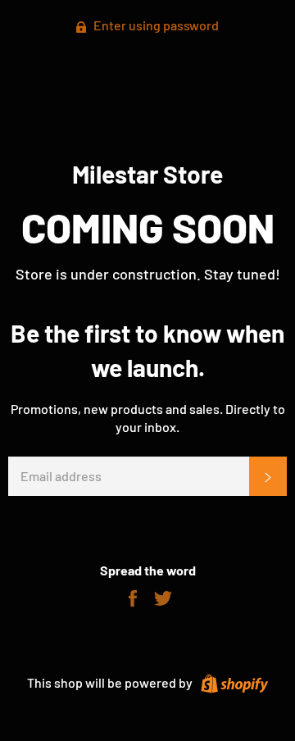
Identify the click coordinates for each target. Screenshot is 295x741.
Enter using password (155, 25)
